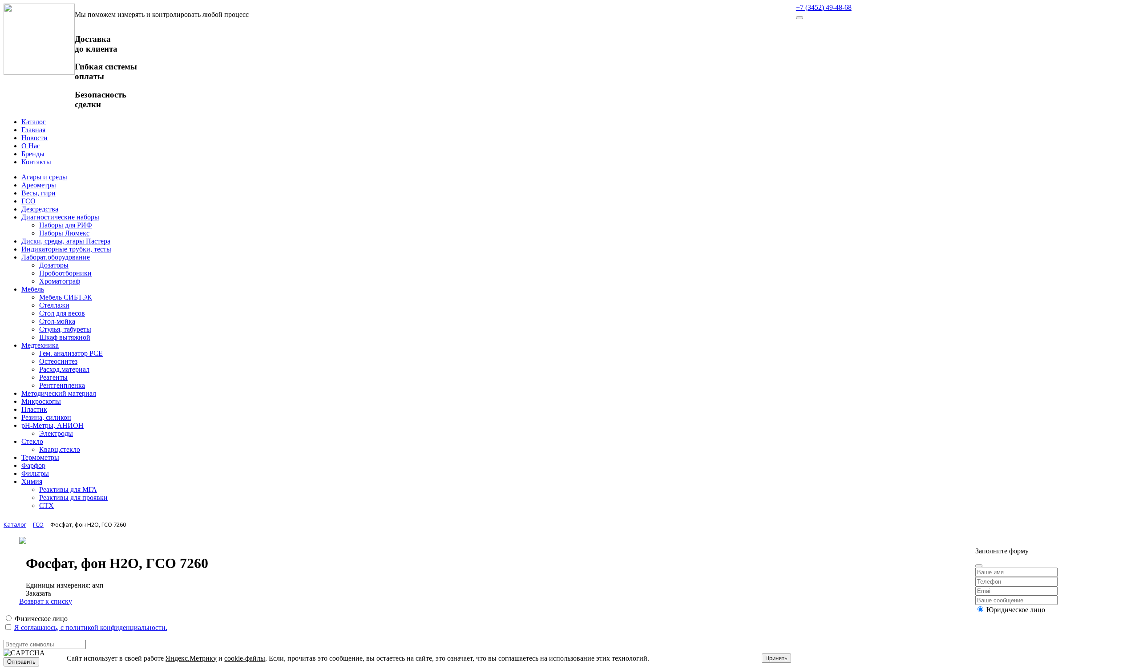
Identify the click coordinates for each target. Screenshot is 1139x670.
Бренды (32, 154)
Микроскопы (41, 401)
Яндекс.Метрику (191, 658)
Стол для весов (62, 313)
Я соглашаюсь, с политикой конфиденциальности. (90, 627)
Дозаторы (54, 265)
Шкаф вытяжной (64, 337)
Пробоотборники (65, 273)
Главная (33, 130)
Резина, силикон (46, 417)
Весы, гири (38, 193)
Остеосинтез (58, 361)
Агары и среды (44, 177)
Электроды (56, 433)
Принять (776, 658)
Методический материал (58, 393)
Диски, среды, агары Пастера (65, 241)
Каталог (33, 122)
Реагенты (53, 377)
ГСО (28, 201)
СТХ (46, 505)
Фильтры (35, 473)
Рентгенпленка (62, 385)
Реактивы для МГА (68, 489)
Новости (34, 138)
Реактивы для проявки (73, 497)
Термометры (40, 457)
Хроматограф (59, 281)
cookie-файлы (244, 658)
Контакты (36, 162)
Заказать (38, 593)
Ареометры (38, 185)
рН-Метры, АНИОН (52, 425)
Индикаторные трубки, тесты (66, 249)
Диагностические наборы (60, 217)
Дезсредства (39, 209)
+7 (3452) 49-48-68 (824, 7)
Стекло (32, 441)
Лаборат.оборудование (55, 257)
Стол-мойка (57, 321)
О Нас (30, 146)
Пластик (34, 409)
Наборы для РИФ (65, 225)
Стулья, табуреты (65, 329)
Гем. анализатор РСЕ (71, 353)
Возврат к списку (45, 601)
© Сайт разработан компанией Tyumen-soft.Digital (1050, 536)
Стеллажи (54, 305)
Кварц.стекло (59, 449)
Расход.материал (64, 369)
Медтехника (40, 345)
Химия (31, 481)
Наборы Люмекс (64, 233)
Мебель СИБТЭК (65, 297)
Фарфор (33, 465)
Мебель (32, 289)
